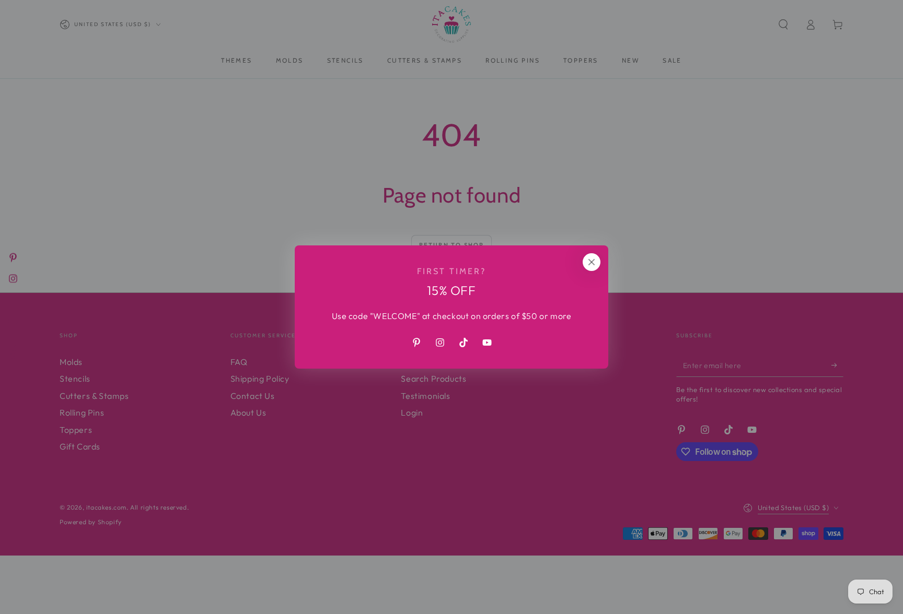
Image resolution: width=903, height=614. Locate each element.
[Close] (591, 262)
